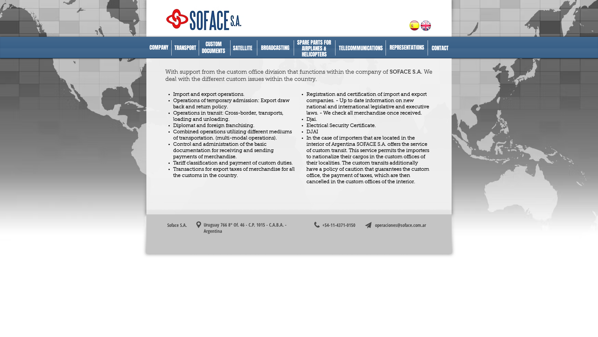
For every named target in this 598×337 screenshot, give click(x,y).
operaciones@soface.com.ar (400, 225)
